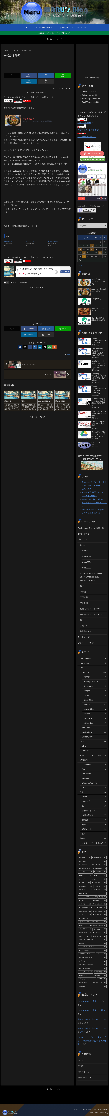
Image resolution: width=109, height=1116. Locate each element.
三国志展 (84, 597)
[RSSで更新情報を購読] (54, 347)
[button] (46, 81)
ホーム (76, 1109)
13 (92, 249)
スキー (83, 586)
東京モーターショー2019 (91, 614)
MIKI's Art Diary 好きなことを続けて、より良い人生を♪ (94, 502)
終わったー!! (30, 241)
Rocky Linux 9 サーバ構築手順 (91, 528)
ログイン (82, 1060)
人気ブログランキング (87, 130)
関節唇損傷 (24, 282)
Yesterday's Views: (90, 98)
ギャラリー (82, 539)
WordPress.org (84, 1077)
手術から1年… (9, 241)
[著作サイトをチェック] (20, 347)
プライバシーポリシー (87, 643)
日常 (7, 282)
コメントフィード (85, 1072)
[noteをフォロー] (44, 347)
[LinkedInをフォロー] (40, 347)
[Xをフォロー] (25, 347)
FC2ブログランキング (86, 137)
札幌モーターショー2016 (91, 609)
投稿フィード (83, 1066)
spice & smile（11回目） (87, 1001)
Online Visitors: (88, 92)
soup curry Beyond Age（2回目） (38, 121)
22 (100, 253)
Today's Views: (88, 95)
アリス (83, 1032)
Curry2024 (86, 562)
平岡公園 (84, 603)
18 (84, 253)
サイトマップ (83, 637)
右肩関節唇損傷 (53, 241)
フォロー (66, 271)
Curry (82, 545)
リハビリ (15, 282)
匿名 (103, 1010)
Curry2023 (86, 556)
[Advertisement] (37, 64)
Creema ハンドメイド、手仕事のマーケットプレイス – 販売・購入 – (94, 485)
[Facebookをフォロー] (30, 347)
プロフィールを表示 (92, 194)
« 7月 (79, 265)
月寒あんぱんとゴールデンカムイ (91, 1019)
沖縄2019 (84, 626)
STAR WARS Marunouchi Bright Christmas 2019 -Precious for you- (91, 576)
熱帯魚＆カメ (86, 631)
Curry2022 (86, 551)
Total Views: (87, 102)
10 (80, 249)
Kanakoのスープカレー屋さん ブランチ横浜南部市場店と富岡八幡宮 (91, 1040)
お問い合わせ (83, 534)
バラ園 (83, 592)
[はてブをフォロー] (35, 347)
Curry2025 (86, 568)
